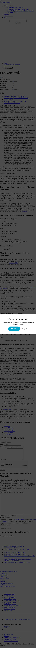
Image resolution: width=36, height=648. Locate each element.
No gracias (25, 329)
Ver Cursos (14, 329)
